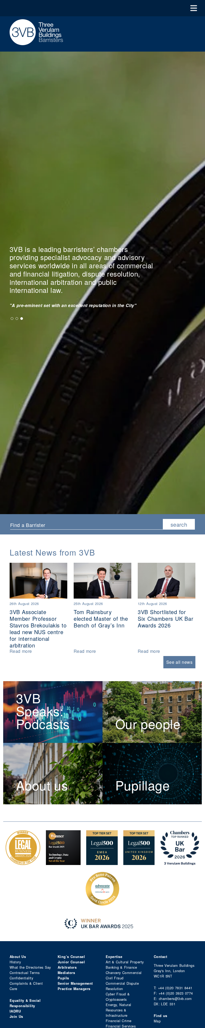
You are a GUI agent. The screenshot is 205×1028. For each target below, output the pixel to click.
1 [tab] (12, 318)
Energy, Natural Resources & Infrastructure (118, 1010)
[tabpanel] (90, 305)
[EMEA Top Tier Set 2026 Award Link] (102, 862)
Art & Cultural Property (125, 961)
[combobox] (86, 524)
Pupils (63, 978)
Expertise (114, 956)
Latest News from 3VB (52, 552)
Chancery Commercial (124, 972)
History (15, 961)
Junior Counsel (71, 962)
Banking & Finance (121, 967)
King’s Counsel (71, 956)
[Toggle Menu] (193, 8)
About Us (18, 956)
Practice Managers (74, 988)
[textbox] (84, 525)
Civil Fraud (115, 977)
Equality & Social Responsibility (25, 1003)
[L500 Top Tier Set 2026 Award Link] (139, 862)
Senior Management (75, 983)
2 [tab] (16, 318)
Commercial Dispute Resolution (122, 986)
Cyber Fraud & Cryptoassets (118, 996)
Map (157, 1020)
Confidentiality (21, 977)
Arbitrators (67, 967)
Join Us (16, 1016)
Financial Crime (119, 1020)
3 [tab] (21, 318)
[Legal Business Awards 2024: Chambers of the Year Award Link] (23, 862)
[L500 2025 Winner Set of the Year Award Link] (63, 862)
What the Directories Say (30, 967)
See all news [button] (179, 662)
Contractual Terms (25, 972)
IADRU (15, 1011)
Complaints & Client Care (26, 986)
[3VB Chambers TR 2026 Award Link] (179, 862)
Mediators (66, 972)
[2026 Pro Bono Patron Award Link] (102, 903)
